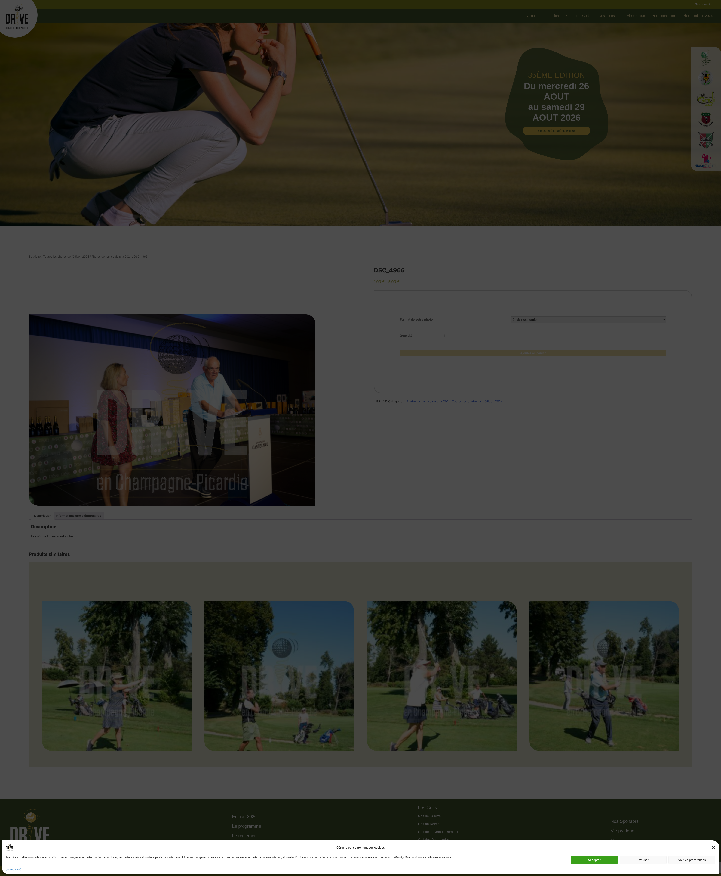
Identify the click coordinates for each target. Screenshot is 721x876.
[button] (713, 847)
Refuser (643, 860)
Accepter (594, 860)
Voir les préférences (692, 860)
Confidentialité (13, 869)
